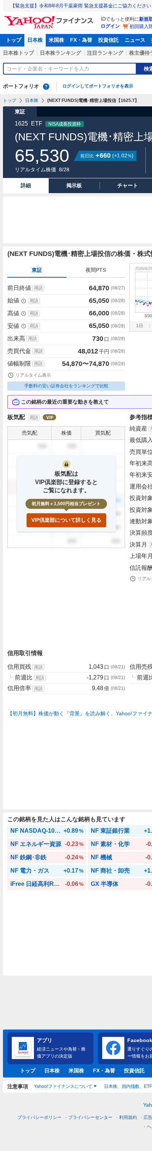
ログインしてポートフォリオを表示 (97, 86)
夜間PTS (96, 270)
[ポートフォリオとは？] (46, 86)
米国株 (56, 40)
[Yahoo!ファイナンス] (50, 18)
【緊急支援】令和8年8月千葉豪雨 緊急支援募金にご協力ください (80, 5)
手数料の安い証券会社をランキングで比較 (66, 385)
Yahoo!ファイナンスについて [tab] (63, 1086)
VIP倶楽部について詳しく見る (66, 520)
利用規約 (128, 1117)
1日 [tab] (139, 325)
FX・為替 (81, 40)
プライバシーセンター (90, 1117)
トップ (13, 40)
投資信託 (108, 40)
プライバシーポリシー (39, 1117)
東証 (37, 270)
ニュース (135, 40)
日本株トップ (18, 53)
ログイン (110, 26)
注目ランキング (105, 53)
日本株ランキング (60, 53)
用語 (38, 288)
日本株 (35, 40)
